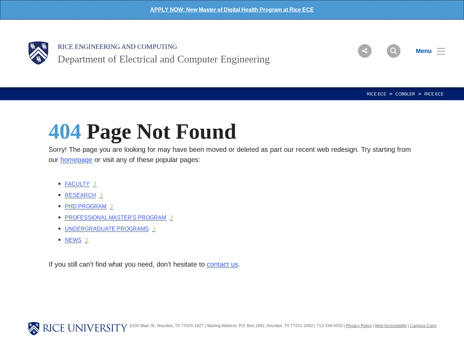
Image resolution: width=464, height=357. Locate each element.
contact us (222, 264)
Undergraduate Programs (107, 229)
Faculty (77, 184)
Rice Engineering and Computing (117, 46)
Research (80, 195)
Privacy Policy (359, 325)
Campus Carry (423, 325)
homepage (76, 159)
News (73, 240)
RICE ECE (376, 94)
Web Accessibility (391, 325)
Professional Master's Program (115, 217)
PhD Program (85, 206)
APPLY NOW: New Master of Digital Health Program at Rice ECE (232, 10)
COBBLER (405, 94)
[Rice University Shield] (38, 53)
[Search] (393, 51)
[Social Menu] (365, 51)
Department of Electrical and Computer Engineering (164, 59)
